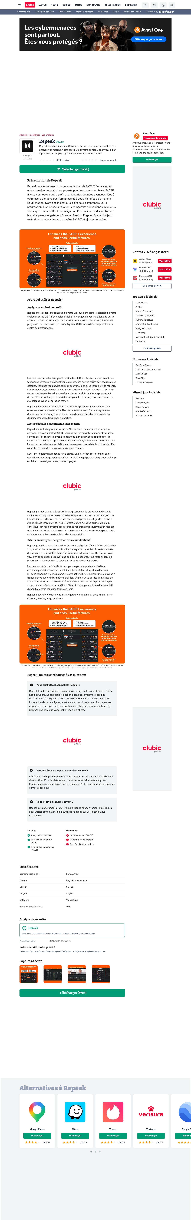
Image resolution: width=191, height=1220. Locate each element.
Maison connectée (132, 12)
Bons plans (93, 5)
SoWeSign (140, 378)
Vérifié (61, 142)
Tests (54, 5)
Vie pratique (48, 135)
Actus (43, 5)
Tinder (113, 1129)
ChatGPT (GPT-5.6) (145, 316)
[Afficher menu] (19, 5)
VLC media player (144, 320)
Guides (66, 5)
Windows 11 (141, 303)
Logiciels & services (44, 12)
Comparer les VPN (152, 286)
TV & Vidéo (103, 12)
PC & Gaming (65, 12)
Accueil (23, 135)
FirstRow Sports (143, 365)
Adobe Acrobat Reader (147, 324)
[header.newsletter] (154, 5)
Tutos (78, 5)
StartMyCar (141, 374)
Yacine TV (140, 341)
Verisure (151, 1129)
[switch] (163, 5)
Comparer (131, 5)
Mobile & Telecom (84, 12)
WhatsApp (141, 333)
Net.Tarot (140, 399)
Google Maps (37, 1129)
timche (69, 887)
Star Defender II (143, 411)
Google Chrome (143, 328)
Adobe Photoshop (144, 311)
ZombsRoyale (142, 403)
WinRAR (139, 307)
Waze (75, 1129)
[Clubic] (30, 5)
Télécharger (112, 5)
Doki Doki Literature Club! (148, 370)
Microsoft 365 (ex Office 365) (150, 337)
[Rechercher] (145, 5)
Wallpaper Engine (144, 382)
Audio (116, 12)
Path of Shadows (144, 416)
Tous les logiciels (152, 348)
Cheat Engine (142, 407)
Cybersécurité (23, 12)
